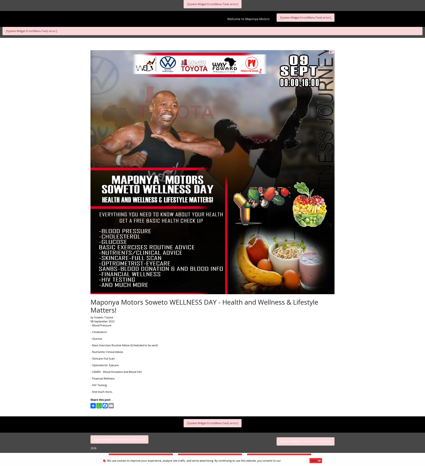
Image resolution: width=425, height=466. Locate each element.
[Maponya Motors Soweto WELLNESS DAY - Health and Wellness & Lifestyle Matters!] (212, 172)
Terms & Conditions (294, 461)
